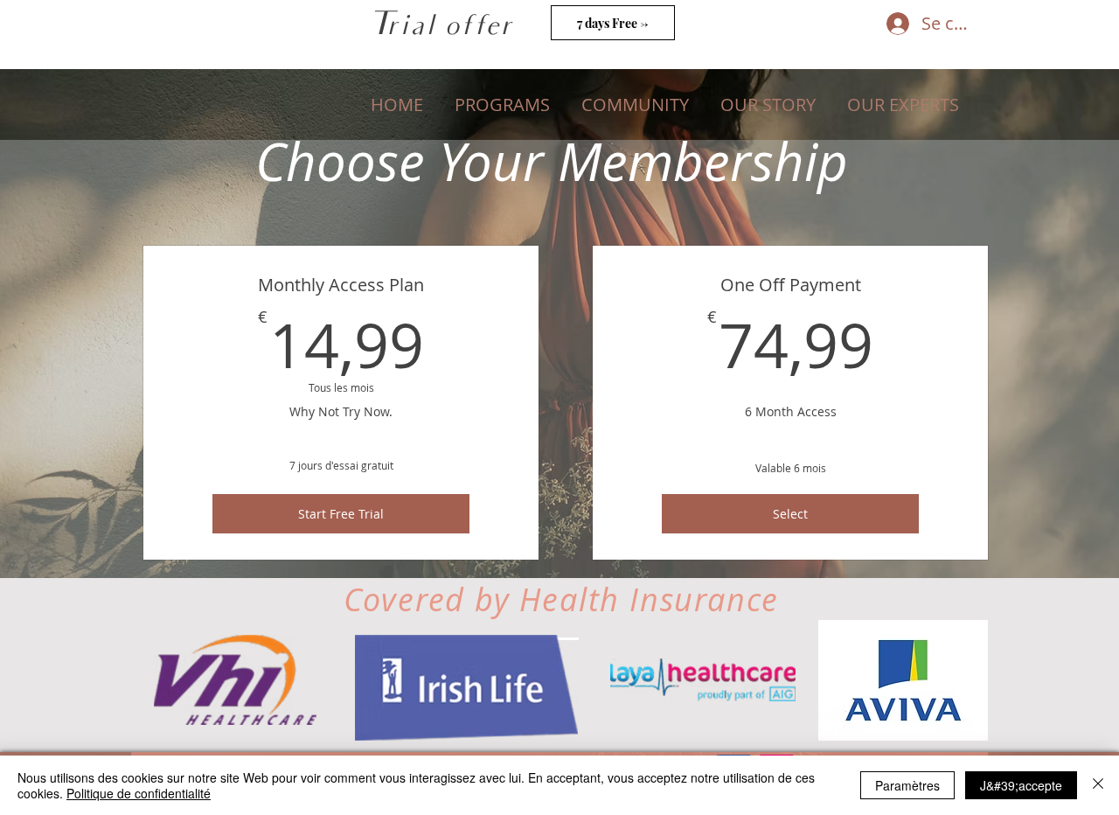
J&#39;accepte (1021, 785)
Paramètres (907, 785)
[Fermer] (1098, 785)
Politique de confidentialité (138, 793)
